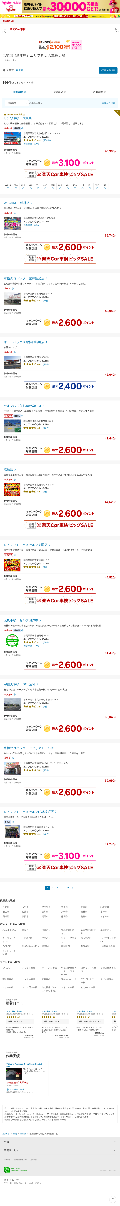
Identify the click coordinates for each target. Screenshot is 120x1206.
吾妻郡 (5, 907)
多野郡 (103, 911)
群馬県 (23, 1134)
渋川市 (45, 911)
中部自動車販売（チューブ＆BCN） (69, 971)
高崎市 (64, 911)
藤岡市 (64, 916)
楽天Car (5, 1134)
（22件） (46, 834)
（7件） (46, 706)
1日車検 (46, 946)
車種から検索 (108, 103)
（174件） (47, 140)
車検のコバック (69, 979)
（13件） (46, 428)
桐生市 (5, 911)
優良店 (25, 930)
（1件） (46, 567)
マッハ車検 (7, 987)
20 (67, 887)
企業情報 (7, 1159)
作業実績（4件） (31, 646)
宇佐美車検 (7, 979)
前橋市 (84, 916)
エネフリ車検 (67, 987)
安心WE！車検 (88, 987)
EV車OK (6, 946)
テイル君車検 (107, 979)
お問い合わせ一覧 (20, 1183)
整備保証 (85, 946)
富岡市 (25, 916)
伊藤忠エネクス (108, 968)
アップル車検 (28, 968)
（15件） (46, 770)
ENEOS (6, 968)
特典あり (46, 930)
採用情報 (33, 1159)
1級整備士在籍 (107, 946)
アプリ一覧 (8, 1183)
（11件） (46, 300)
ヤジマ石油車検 (29, 987)
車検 (15, 1134)
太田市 (64, 907)
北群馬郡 (104, 907)
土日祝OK (27, 938)
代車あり (46, 938)
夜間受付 (65, 946)
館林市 (84, 911)
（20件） (46, 364)
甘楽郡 (84, 907)
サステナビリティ (35, 1183)
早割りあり (105, 930)
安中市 (25, 907)
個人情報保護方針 (20, 1159)
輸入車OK (85, 938)
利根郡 (5, 916)
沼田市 (45, 916)
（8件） (46, 491)
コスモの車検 (28, 979)
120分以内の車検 (30, 946)
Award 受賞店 (9, 930)
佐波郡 (25, 911)
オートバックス (49, 968)
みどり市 (104, 916)
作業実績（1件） (31, 144)
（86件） (46, 642)
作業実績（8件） (31, 225)
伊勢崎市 (46, 907)
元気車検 (46, 979)
